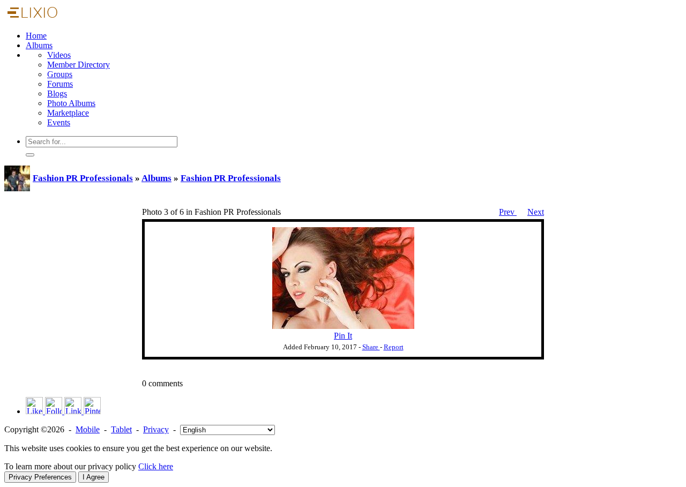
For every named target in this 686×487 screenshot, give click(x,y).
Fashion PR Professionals (83, 178)
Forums (60, 83)
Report (394, 347)
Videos (59, 54)
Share (371, 347)
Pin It (343, 335)
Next (535, 211)
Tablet (121, 429)
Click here (155, 466)
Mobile (88, 429)
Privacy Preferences (40, 477)
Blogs (57, 93)
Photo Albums (71, 103)
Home (36, 35)
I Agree (94, 477)
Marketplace (68, 112)
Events (58, 122)
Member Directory (78, 64)
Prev (508, 211)
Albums (39, 45)
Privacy (156, 429)
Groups (59, 74)
